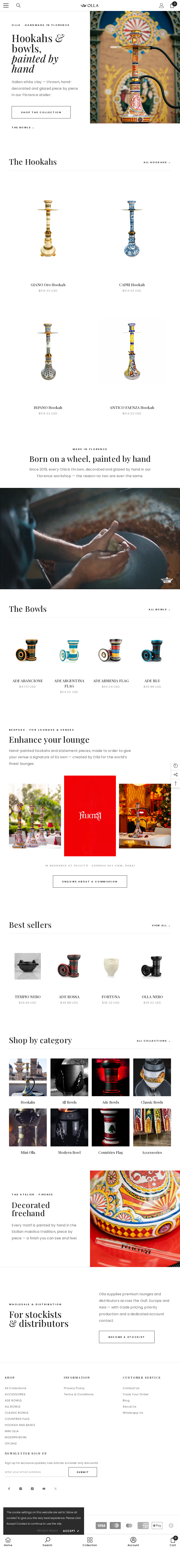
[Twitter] (55, 1489)
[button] (175, 765)
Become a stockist (126, 1337)
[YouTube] (44, 1489)
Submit (83, 1472)
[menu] (6, 5)
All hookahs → (157, 162)
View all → (161, 925)
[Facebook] (9, 1489)
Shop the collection (41, 112)
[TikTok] (32, 1489)
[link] (47, 1542)
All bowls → (160, 609)
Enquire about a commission (90, 881)
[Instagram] (20, 1489)
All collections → (154, 1040)
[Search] (18, 5)
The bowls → (23, 127)
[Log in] (161, 5)
